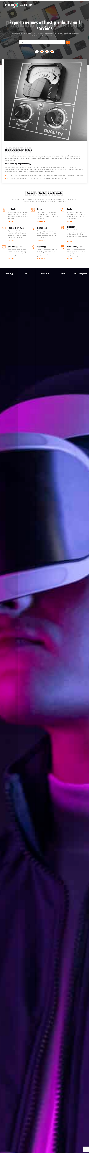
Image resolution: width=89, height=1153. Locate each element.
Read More (11, 221)
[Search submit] (68, 42)
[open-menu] (86, 5)
